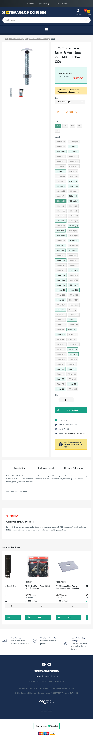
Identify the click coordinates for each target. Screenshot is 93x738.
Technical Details (46, 467)
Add (39, 617)
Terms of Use (60, 681)
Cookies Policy (47, 681)
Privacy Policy (34, 681)
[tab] (19, 468)
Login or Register (61, 4)
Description (19, 467)
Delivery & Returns (73, 467)
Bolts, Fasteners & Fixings (14, 39)
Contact (30, 4)
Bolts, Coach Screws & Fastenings (37, 39)
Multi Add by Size (71, 112)
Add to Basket (73, 410)
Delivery (46, 4)
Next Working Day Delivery (75, 433)
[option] (38, 588)
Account (78, 14)
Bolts (53, 39)
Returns (55, 676)
